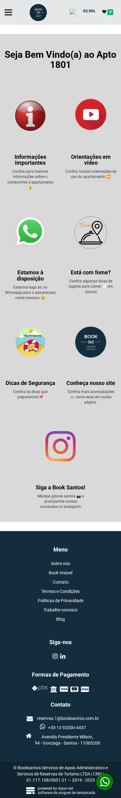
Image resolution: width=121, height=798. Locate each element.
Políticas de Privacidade (60, 600)
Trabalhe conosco (60, 609)
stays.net (65, 788)
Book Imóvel (60, 572)
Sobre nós (60, 563)
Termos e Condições (60, 591)
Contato (61, 582)
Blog (60, 619)
